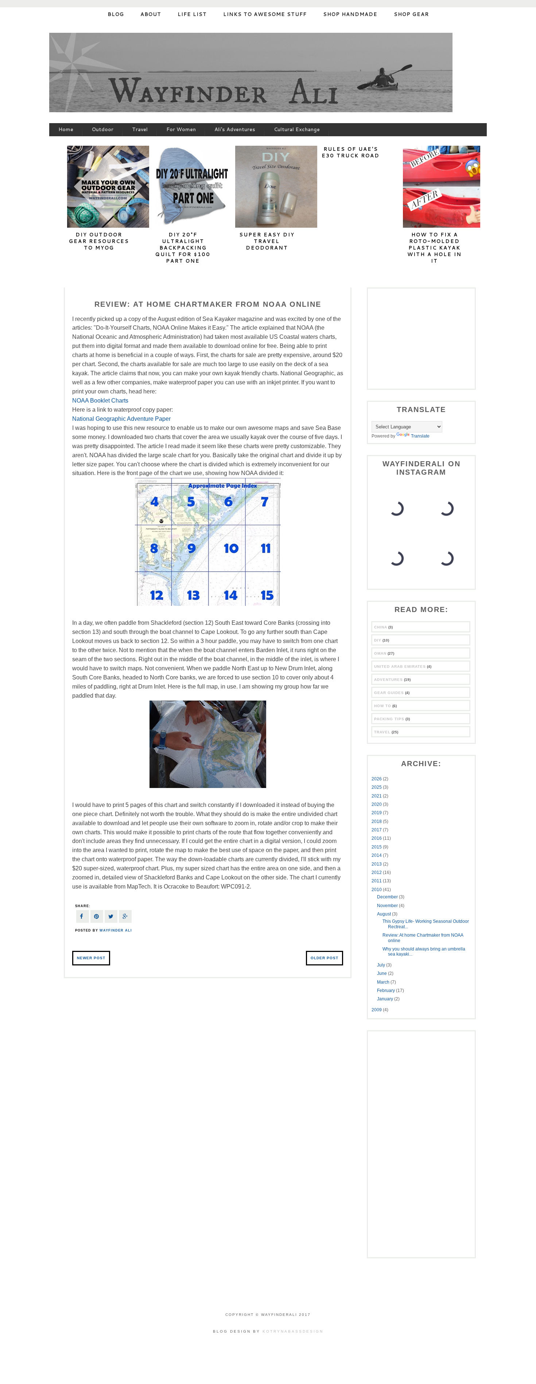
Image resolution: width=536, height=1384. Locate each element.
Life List (192, 14)
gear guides (389, 693)
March (384, 982)
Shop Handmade (350, 14)
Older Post (324, 958)
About (150, 14)
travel (382, 732)
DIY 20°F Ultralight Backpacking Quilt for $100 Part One (182, 247)
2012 (377, 872)
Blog (116, 14)
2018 (377, 821)
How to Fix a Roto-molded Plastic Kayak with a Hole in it (434, 247)
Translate (420, 436)
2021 (377, 796)
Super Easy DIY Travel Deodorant (267, 241)
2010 (377, 889)
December (388, 896)
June (382, 973)
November (388, 905)
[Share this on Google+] (125, 917)
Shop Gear (411, 14)
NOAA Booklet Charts (100, 400)
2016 (377, 838)
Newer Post (91, 958)
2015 (377, 847)
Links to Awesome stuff (265, 14)
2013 (377, 864)
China (380, 627)
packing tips (389, 719)
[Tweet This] (111, 917)
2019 (377, 812)
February (386, 990)
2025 (377, 787)
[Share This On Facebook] (82, 917)
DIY (377, 640)
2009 (377, 1009)
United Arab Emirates (400, 666)
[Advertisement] (417, 337)
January (385, 998)
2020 (377, 804)
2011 (377, 880)
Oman (380, 653)
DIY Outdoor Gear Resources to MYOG (99, 241)
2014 (377, 855)
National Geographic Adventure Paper (121, 419)
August (384, 914)
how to (382, 706)
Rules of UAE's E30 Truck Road (351, 152)
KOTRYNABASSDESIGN (293, 1331)
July (381, 965)
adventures (388, 680)
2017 (377, 829)
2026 (377, 778)
